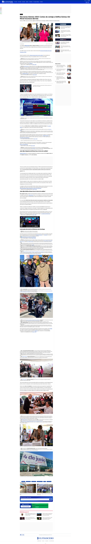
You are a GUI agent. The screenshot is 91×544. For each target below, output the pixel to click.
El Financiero (33, 148)
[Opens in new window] (57, 27)
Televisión (30, 1)
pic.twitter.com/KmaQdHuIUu (24, 137)
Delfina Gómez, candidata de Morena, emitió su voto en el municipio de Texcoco (32, 421)
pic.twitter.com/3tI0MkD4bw (36, 188)
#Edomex (30, 63)
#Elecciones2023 (29, 188)
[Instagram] (88, 0)
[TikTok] (89, 0)
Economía (15, 1)
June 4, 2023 (34, 238)
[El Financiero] (7, 2)
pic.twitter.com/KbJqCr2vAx (45, 213)
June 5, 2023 (34, 64)
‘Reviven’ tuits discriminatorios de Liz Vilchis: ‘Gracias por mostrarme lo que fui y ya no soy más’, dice (30, 518)
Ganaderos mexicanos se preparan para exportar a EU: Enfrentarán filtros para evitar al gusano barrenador (47, 514)
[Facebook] (86, 0)
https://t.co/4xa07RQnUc (24, 144)
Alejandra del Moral (26, 66)
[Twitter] (87, 0)
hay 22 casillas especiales (30, 241)
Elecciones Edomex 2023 (39, 481)
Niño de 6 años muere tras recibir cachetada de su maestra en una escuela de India (66, 51)
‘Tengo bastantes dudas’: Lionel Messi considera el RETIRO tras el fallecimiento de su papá (66, 31)
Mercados (19, 1)
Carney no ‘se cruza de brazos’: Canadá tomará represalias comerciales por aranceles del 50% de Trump (47, 518)
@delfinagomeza (25, 73)
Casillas (44, 481)
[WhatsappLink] (34, 505)
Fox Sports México (36, 1)
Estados (41, 1)
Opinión (27, 1)
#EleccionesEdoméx (23, 188)
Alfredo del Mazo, (24, 379)
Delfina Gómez (31, 195)
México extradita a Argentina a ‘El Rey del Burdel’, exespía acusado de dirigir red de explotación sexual (30, 514)
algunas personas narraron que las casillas (36, 55)
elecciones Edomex (34, 481)
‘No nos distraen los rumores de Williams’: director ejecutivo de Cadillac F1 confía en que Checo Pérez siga (66, 35)
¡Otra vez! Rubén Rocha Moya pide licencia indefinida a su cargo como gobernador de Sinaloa (65, 43)
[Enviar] (50, 499)
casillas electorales (49, 481)
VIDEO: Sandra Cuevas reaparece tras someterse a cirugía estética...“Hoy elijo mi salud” (66, 47)
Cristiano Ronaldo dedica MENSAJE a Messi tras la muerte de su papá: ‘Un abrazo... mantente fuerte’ (66, 27)
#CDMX (51, 328)
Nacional (23, 1)
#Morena (36, 330)
